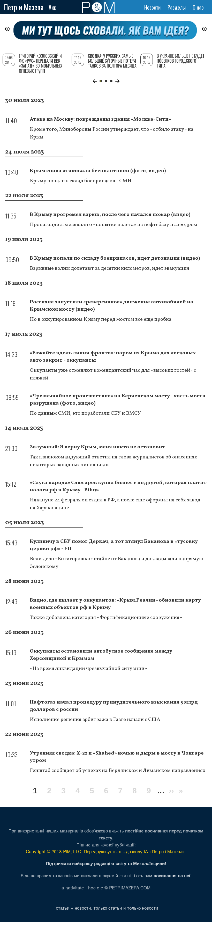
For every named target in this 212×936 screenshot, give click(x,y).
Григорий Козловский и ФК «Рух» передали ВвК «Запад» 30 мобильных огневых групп (40, 63)
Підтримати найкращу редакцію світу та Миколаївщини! (106, 863)
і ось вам (162, 875)
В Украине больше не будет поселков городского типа (181, 61)
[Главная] (98, 7)
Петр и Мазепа (23, 7)
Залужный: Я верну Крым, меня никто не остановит (97, 447)
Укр (53, 7)
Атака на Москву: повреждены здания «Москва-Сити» (100, 119)
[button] (94, 81)
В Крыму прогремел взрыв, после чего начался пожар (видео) (110, 214)
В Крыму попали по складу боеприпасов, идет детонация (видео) (115, 258)
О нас (198, 7)
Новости (152, 7)
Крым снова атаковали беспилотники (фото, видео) (98, 170)
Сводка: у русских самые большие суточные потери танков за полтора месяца (112, 61)
